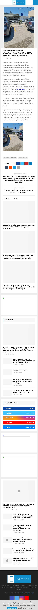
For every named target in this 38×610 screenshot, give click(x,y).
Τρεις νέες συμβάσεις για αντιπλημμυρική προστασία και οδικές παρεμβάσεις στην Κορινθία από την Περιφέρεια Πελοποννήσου (18, 287)
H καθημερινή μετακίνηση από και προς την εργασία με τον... (22, 391)
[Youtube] (26, 598)
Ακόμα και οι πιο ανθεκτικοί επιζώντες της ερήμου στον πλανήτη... (22, 381)
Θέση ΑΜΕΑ (6, 157)
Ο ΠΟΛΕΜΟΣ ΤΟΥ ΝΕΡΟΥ (20, 370)
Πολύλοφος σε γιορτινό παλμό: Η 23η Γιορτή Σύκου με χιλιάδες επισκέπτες (22, 560)
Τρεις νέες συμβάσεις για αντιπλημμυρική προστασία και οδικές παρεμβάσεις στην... (23, 360)
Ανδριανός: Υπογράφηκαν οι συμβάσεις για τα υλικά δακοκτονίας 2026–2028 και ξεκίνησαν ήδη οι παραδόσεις (19, 226)
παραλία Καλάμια (23, 157)
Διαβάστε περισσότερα (25, 608)
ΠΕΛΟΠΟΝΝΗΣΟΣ (18, 50)
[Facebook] (12, 598)
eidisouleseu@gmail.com (26, 593)
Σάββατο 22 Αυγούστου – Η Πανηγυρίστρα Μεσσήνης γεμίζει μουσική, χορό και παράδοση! (22, 516)
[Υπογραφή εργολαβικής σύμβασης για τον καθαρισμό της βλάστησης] (7, 551)
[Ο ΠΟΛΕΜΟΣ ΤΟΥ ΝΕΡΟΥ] (7, 372)
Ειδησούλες (5, 50)
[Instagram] (21, 598)
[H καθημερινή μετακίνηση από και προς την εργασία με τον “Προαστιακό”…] (7, 393)
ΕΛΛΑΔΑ (11, 50)
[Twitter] (16, 598)
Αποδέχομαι (12, 608)
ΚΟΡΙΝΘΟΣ (13, 157)
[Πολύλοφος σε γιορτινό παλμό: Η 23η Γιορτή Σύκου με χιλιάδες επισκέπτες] (7, 561)
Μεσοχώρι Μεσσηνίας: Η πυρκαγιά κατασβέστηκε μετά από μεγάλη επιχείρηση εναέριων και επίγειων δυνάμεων (18, 505)
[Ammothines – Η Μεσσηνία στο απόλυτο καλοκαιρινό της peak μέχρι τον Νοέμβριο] (7, 540)
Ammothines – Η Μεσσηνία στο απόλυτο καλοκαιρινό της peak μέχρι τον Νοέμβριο (22, 539)
